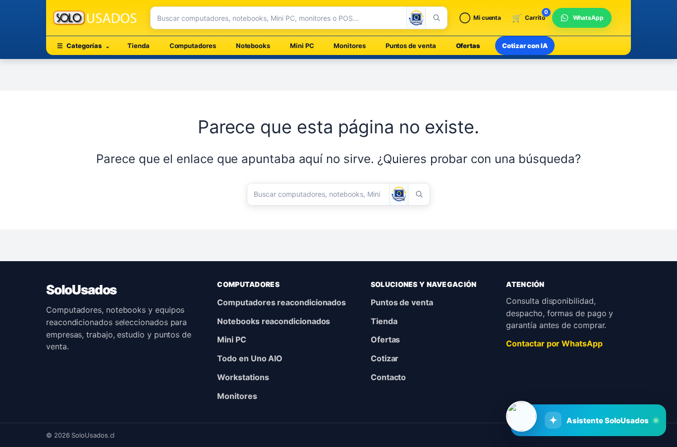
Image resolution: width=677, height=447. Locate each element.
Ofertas (468, 46)
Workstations (243, 377)
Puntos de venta (411, 46)
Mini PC (302, 46)
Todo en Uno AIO (249, 358)
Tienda (138, 46)
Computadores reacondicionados (281, 302)
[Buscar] (436, 18)
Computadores (192, 46)
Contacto (388, 377)
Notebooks (253, 46)
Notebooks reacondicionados (273, 321)
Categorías (83, 46)
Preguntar (600, 387)
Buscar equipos (523, 387)
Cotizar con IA (525, 46)
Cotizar (384, 358)
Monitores (349, 46)
